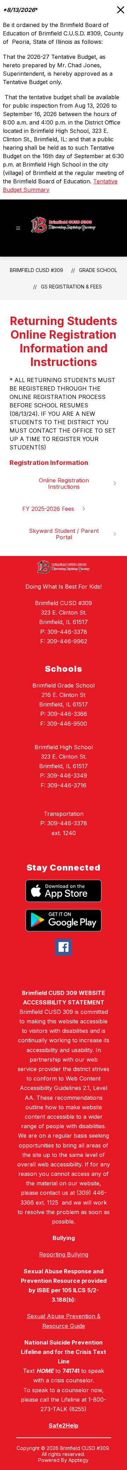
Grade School (98, 270)
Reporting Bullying (63, 1254)
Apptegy (78, 1460)
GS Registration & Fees (71, 287)
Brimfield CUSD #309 (36, 270)
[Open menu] (18, 228)
